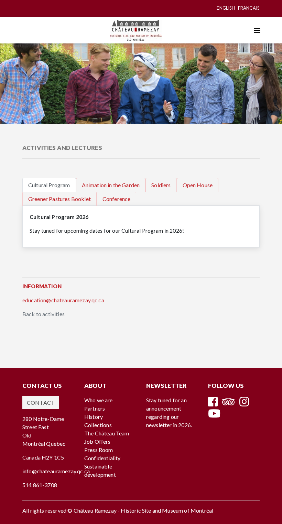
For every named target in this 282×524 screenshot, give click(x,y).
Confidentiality (102, 458)
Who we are (98, 400)
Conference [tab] (116, 198)
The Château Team (106, 433)
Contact (41, 402)
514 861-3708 (39, 485)
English (226, 8)
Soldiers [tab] (161, 185)
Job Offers (97, 441)
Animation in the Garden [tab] (111, 185)
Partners (94, 408)
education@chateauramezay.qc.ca (63, 300)
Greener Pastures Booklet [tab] (59, 198)
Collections (98, 425)
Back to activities (43, 314)
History (93, 416)
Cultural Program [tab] (49, 185)
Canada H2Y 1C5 (43, 457)
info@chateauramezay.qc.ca (56, 471)
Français (249, 8)
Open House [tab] (198, 185)
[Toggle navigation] (257, 30)
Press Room (98, 449)
